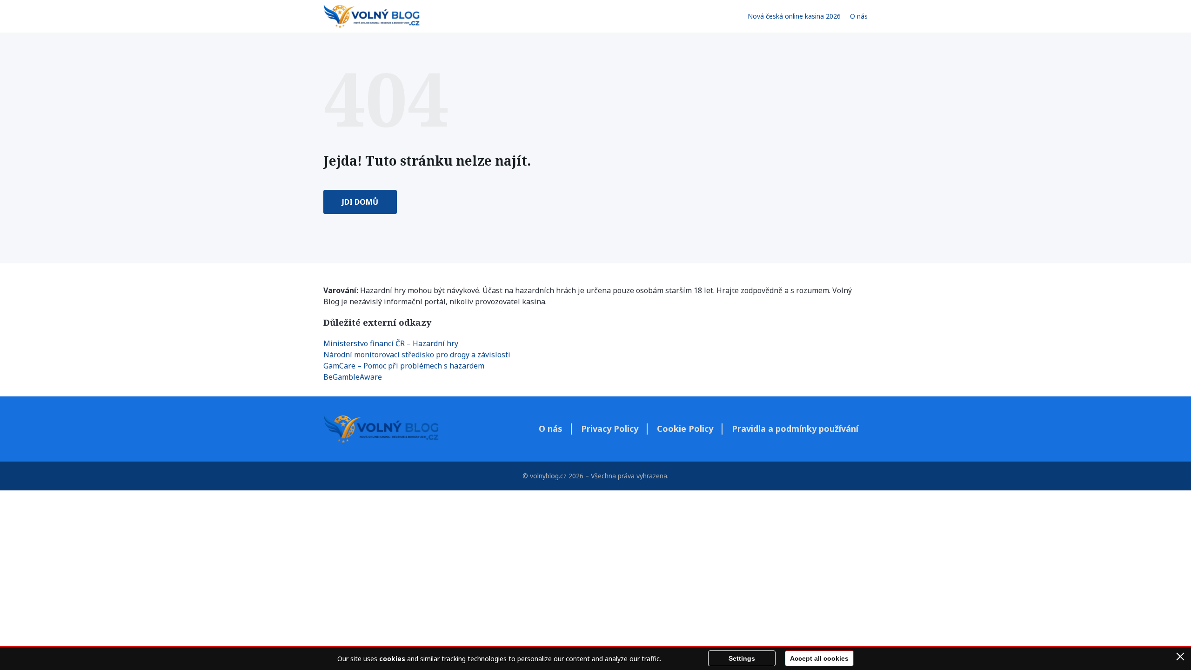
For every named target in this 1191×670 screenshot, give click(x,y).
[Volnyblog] (371, 16)
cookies (392, 658)
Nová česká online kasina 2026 (794, 16)
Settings (742, 658)
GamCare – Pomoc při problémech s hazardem (403, 366)
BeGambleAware (352, 377)
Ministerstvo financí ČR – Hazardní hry (390, 343)
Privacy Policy (609, 428)
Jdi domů (360, 202)
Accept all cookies (819, 658)
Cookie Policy (685, 428)
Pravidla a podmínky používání (795, 428)
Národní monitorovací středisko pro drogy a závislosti (416, 354)
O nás (859, 16)
